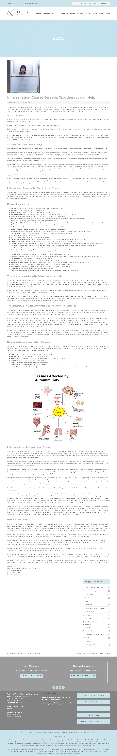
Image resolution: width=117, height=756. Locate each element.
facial (86, 601)
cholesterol (54, 239)
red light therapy (90, 631)
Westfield (11, 3)
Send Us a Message (13, 714)
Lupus (13, 252)
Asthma (13, 216)
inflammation (47, 107)
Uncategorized (90, 645)
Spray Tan (88, 641)
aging (53, 137)
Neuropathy (15, 256)
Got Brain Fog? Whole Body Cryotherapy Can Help (92, 653)
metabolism (64, 367)
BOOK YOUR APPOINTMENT (83, 676)
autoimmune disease (19, 506)
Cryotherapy (28, 102)
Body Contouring (90, 591)
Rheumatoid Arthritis (18, 264)
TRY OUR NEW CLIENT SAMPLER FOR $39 (91, 3)
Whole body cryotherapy (52, 109)
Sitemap (93, 732)
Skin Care (88, 638)
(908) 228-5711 (32, 3)
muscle (56, 223)
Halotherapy (89, 605)
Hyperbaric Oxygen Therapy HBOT (96, 608)
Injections (88, 615)
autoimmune (94, 135)
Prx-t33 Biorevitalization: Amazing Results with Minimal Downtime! (57, 704)
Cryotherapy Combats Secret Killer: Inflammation (23, 653)
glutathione (103, 548)
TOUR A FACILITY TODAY (31, 676)
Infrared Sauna (89, 611)
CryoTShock (89, 598)
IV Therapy (88, 618)
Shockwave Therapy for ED (93, 634)
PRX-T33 (88, 627)
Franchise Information (14, 716)
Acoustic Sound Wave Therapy (95, 587)
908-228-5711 (20, 702)
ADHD (22, 334)
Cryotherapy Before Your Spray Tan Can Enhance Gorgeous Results (56, 698)
